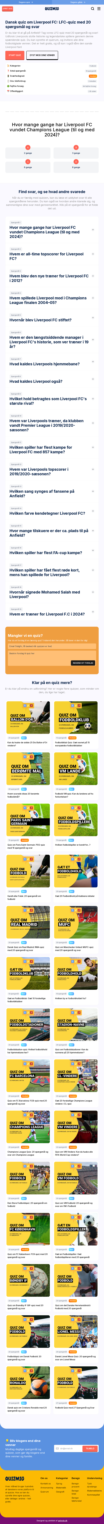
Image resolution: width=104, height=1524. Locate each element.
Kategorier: (14, 65)
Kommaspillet (93, 1494)
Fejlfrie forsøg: (15, 86)
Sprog (59, 1483)
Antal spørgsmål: (16, 71)
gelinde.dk (62, 1521)
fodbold (93, 66)
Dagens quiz (24, 2)
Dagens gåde (76, 2)
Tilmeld (90, 1448)
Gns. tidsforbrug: (16, 81)
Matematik (61, 1487)
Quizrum (44, 1491)
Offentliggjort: (15, 91)
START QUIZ (15, 55)
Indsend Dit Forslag (83, 663)
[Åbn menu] (99, 9)
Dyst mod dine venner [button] (42, 55)
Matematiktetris (94, 1490)
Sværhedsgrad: (16, 76)
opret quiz (7, 9)
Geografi (60, 1491)
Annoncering (46, 1487)
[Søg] (92, 8)
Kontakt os (45, 1483)
